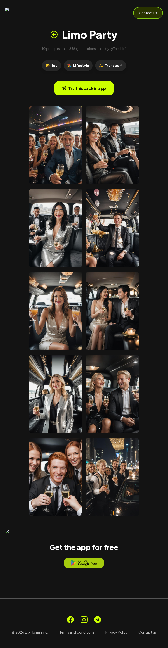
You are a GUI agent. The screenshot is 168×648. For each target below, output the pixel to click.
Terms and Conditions (76, 632)
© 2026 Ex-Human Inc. (30, 632)
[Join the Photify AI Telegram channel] (97, 619)
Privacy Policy (116, 632)
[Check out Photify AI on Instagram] (84, 619)
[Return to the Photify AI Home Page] (26, 13)
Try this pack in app (87, 88)
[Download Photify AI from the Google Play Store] (84, 563)
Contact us (148, 12)
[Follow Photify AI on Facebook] (70, 619)
